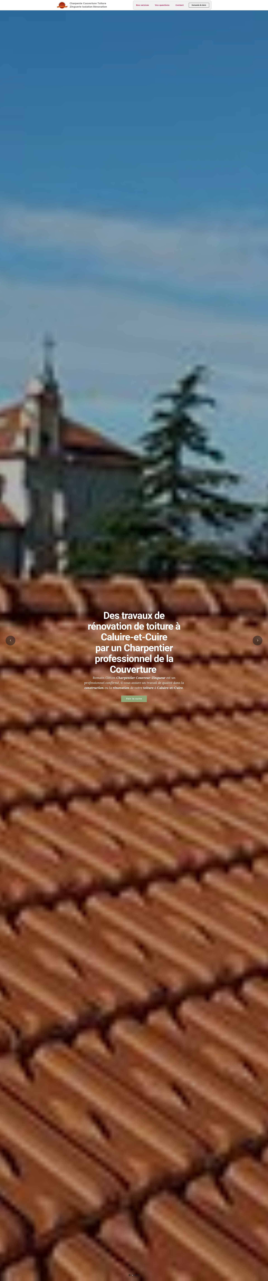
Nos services (142, 5)
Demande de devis (199, 5)
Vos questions (162, 5)
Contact (179, 5)
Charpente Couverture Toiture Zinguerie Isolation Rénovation (88, 5)
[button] (10, 640)
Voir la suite (185, 682)
